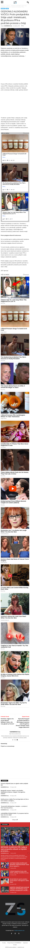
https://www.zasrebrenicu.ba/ (15, 733)
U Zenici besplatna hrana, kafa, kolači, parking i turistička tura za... (19, 872)
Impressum (25, 942)
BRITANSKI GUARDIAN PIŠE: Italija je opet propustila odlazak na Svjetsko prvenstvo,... (14, 849)
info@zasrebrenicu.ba (19, 930)
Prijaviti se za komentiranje (7, 746)
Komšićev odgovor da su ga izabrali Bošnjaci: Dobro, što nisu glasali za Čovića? (7, 721)
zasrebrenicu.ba (21, 947)
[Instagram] (15, 933)
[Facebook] (13, 740)
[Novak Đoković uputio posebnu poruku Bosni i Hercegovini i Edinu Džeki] (5, 881)
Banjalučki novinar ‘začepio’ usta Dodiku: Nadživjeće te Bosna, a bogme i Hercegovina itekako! (13, 792)
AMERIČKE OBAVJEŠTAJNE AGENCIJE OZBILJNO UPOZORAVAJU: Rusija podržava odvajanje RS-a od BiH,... (19, 888)
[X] (15, 740)
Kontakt (15, 944)
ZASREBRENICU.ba (8, 25)
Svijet (7, 8)
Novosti (8, 5)
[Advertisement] (15, 70)
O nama (4, 942)
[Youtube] (17, 740)
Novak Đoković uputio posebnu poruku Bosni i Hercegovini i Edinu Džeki (19, 880)
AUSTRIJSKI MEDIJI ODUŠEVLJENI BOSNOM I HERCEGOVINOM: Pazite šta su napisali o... (19, 864)
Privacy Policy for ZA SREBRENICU (14, 942)
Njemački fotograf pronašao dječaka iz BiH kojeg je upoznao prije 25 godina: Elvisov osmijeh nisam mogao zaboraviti (22, 723)
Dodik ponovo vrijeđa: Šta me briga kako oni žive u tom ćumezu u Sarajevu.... (15, 799)
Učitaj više (14, 819)
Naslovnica (3, 5)
